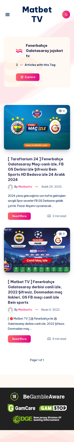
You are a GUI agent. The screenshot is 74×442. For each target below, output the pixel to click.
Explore (29, 77)
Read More (21, 217)
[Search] (66, 14)
